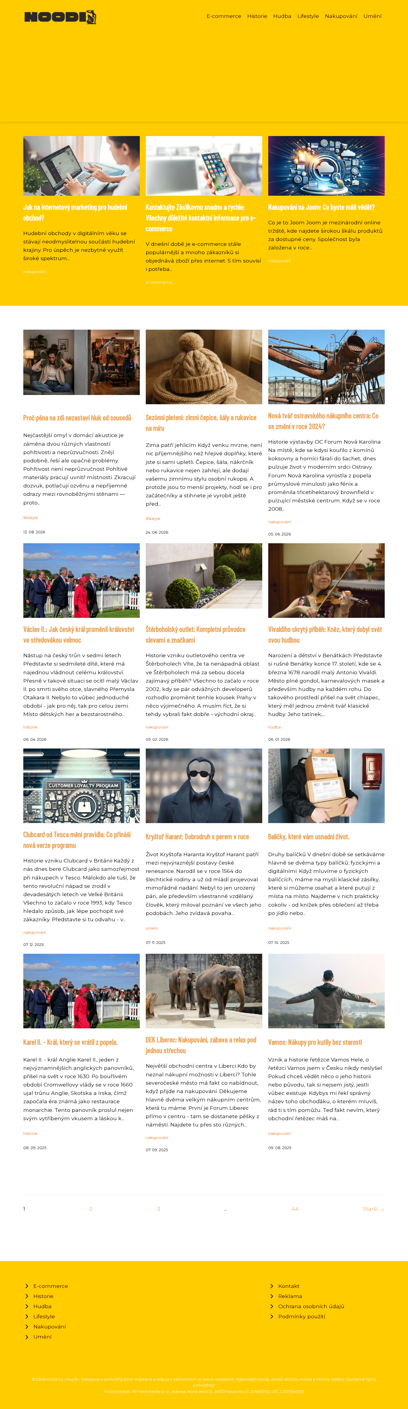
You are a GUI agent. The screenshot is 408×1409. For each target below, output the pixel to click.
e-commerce (159, 282)
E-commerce (224, 16)
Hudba (282, 16)
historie (30, 727)
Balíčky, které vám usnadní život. (308, 836)
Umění (372, 16)
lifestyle (30, 518)
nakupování (34, 271)
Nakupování (341, 16)
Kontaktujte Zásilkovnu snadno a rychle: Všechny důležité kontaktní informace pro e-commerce (201, 218)
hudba (274, 727)
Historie (257, 16)
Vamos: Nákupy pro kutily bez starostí (315, 1042)
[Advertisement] (204, 70)
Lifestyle (308, 16)
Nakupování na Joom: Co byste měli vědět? (321, 207)
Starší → (374, 1209)
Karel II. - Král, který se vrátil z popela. (70, 1042)
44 (295, 1209)
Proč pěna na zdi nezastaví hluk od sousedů (77, 417)
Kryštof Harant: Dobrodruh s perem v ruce (197, 836)
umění (152, 928)
